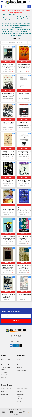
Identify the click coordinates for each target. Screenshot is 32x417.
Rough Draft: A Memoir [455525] (8, 181)
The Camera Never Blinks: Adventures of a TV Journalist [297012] (8, 296)
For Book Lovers (21, 370)
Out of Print (4, 391)
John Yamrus (20, 391)
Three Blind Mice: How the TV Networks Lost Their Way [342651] (24, 238)
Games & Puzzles (21, 364)
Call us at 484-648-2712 (16, 341)
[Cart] (29, 2)
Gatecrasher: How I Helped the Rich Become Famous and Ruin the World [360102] (8, 239)
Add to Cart (8, 61)
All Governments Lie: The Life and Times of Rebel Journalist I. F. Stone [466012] (24, 154)
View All (19, 401)
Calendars (19, 367)
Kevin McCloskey (5, 397)
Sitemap (3, 377)
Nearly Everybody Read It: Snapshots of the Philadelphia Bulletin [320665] (24, 268)
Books (19, 359)
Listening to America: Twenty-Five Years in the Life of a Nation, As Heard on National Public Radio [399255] (24, 211)
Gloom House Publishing (23, 388)
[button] (29, 42)
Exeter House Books (6, 388)
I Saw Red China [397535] (24, 294)
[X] (20, 345)
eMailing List (4, 372)
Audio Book (20, 362)
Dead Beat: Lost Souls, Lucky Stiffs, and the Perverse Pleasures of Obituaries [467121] (8, 154)
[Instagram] (14, 345)
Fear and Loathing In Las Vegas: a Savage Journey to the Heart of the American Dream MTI (24, 67)
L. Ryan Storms (21, 398)
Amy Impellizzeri (5, 399)
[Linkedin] (17, 345)
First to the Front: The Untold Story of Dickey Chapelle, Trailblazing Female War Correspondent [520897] (8, 96)
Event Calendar (5, 362)
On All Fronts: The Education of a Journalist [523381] (8, 66)
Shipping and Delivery (6, 364)
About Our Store (5, 359)
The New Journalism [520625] (24, 94)
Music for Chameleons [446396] (24, 181)
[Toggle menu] (2, 2)
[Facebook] (11, 345)
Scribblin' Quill (4, 394)
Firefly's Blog (4, 374)
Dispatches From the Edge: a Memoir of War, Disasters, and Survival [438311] (8, 210)
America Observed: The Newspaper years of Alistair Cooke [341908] (8, 267)
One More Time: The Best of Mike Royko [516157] (8, 123)
